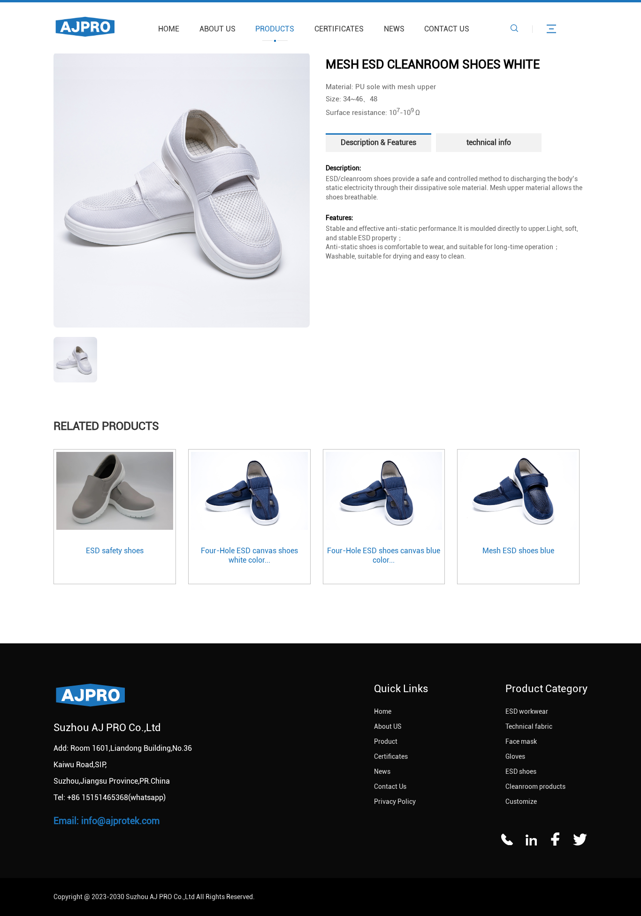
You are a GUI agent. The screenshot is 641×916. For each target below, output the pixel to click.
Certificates (339, 28)
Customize (521, 801)
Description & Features (378, 142)
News (382, 771)
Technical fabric (528, 726)
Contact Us (446, 28)
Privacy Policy (395, 801)
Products (274, 28)
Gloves (515, 756)
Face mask (521, 741)
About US (217, 28)
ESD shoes (520, 771)
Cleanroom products (535, 786)
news (394, 28)
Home (168, 28)
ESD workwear (526, 711)
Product (385, 741)
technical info (488, 142)
